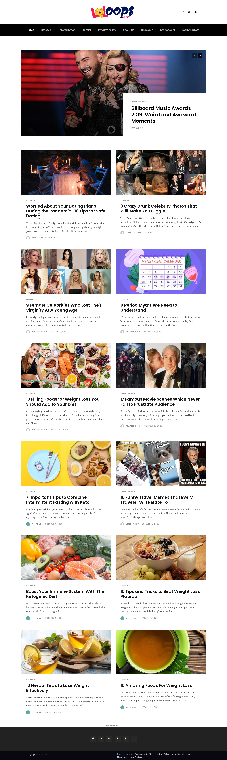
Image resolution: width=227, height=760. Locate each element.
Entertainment (139, 102)
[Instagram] (183, 12)
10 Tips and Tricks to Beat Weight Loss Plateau (160, 594)
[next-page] (200, 55)
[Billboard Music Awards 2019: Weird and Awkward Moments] (113, 93)
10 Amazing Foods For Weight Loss (156, 685)
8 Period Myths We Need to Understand (148, 307)
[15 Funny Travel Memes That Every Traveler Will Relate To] (161, 463)
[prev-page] (194, 55)
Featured (125, 200)
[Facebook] (176, 12)
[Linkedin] (109, 739)
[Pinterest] (118, 739)
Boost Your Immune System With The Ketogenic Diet (65, 594)
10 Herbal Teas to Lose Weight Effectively (57, 688)
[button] (196, 12)
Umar (34, 237)
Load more (112, 725)
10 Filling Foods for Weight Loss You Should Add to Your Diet (63, 401)
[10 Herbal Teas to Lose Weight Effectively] (66, 652)
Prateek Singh (39, 332)
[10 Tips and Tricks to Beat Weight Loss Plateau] (161, 557)
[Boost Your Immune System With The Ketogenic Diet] (66, 557)
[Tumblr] (126, 739)
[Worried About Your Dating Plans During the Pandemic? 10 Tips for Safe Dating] (66, 172)
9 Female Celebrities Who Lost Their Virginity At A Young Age (63, 307)
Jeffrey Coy (132, 524)
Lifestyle (30, 200)
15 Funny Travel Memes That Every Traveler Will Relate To (156, 499)
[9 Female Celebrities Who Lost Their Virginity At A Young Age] (66, 271)
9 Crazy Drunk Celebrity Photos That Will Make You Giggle (158, 208)
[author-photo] (28, 238)
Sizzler (30, 299)
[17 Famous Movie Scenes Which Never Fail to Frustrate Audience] (161, 365)
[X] (189, 12)
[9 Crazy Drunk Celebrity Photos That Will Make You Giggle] (161, 172)
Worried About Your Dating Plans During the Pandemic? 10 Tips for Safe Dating (65, 211)
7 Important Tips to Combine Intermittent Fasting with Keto (58, 499)
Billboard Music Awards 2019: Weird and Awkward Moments (163, 114)
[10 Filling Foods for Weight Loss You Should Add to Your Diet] (66, 365)
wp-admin (37, 524)
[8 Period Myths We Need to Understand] (161, 271)
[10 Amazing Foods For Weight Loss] (161, 652)
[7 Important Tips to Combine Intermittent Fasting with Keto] (66, 463)
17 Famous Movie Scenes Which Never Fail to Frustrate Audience (160, 401)
